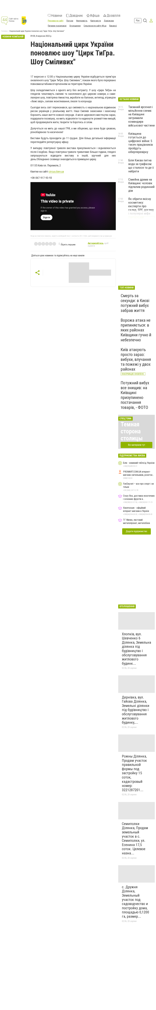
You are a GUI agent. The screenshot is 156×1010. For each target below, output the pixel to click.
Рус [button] (138, 20)
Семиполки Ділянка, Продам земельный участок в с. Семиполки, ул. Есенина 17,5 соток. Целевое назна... (135, 838)
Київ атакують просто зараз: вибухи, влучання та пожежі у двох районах (136, 359)
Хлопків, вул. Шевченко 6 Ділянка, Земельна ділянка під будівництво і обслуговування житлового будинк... (136, 649)
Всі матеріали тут (136, 444)
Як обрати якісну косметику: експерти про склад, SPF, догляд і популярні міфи (141, 206)
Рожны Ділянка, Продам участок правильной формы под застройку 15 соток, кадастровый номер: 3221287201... (134, 773)
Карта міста (95, 21)
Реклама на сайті (55, 21)
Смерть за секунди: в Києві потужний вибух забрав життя (135, 303)
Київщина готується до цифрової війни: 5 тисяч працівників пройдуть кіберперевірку (140, 143)
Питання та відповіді (57, 26)
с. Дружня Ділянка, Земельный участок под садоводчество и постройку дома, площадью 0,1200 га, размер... (135, 902)
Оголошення (75, 26)
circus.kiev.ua (56, 171)
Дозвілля (113, 15)
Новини (56, 15)
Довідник (76, 15)
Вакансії (113, 26)
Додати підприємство (136, 531)
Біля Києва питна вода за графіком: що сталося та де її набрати (141, 165)
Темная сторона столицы (132, 431)
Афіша (94, 15)
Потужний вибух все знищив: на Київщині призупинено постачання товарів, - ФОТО (135, 395)
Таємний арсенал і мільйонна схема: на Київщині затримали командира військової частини (141, 116)
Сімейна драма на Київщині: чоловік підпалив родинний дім (141, 185)
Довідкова (109, 21)
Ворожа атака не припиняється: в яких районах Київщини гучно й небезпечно (136, 330)
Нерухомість (81, 21)
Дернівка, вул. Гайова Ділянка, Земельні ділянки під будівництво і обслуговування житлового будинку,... (135, 710)
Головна (4, 31)
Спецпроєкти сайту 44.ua (95, 26)
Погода (69, 21)
